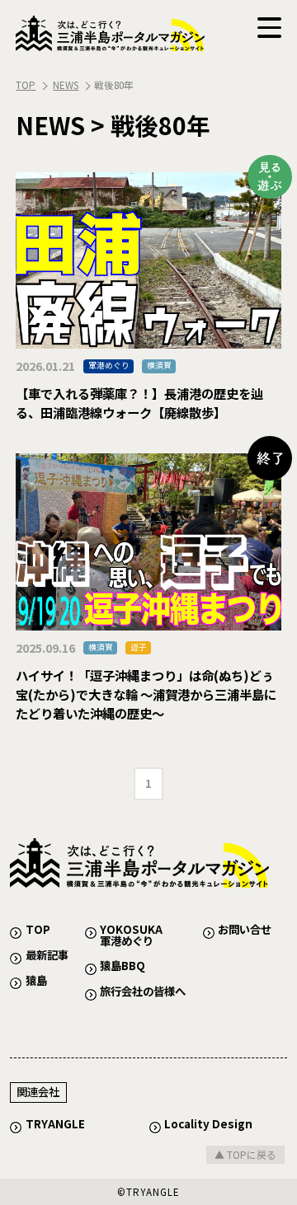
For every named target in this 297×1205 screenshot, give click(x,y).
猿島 (36, 980)
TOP (25, 84)
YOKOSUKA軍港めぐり (131, 935)
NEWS (65, 84)
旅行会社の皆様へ (143, 991)
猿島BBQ (122, 965)
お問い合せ (244, 929)
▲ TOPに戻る (245, 1154)
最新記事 (47, 954)
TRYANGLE (55, 1123)
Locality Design (208, 1123)
